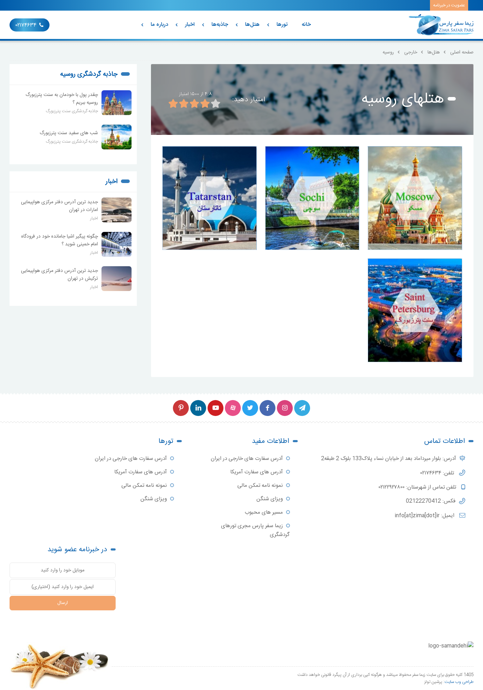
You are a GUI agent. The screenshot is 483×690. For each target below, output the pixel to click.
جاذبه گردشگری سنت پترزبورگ (72, 111)
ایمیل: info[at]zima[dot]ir (425, 515)
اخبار (189, 24)
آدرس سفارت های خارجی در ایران (247, 458)
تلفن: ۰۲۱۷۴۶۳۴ (437, 473)
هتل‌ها (252, 24)
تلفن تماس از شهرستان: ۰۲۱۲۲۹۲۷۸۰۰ (418, 487)
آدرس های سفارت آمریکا (256, 472)
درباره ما (159, 24)
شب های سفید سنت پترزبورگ (69, 133)
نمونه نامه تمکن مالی (260, 485)
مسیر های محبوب (264, 512)
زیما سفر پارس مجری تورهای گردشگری (255, 530)
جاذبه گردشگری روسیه (88, 74)
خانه (306, 24)
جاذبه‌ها (219, 24)
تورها (282, 24)
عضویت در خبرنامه (449, 5)
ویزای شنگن (269, 499)
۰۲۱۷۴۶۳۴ (26, 25)
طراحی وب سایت (458, 681)
